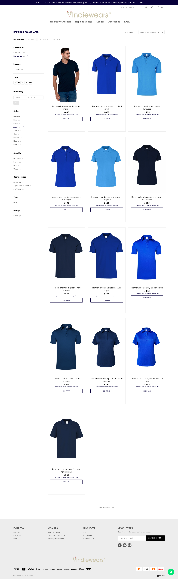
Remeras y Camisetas (59, 22)
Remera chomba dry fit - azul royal (147, 288)
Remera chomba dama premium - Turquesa (106, 198)
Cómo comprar (54, 532)
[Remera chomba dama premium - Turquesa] (106, 165)
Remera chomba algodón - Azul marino (66, 289)
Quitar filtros (55, 39)
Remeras (31, 39)
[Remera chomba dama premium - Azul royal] (66, 165)
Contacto (16, 535)
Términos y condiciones (56, 535)
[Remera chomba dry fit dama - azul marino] (106, 346)
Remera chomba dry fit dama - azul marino (107, 379)
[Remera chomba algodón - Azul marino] (66, 255)
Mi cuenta (86, 532)
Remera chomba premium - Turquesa (147, 107)
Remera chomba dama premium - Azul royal (66, 198)
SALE (127, 22)
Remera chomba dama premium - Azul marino (147, 198)
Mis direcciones (88, 539)
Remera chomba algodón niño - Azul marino (66, 470)
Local (15, 539)
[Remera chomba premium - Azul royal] (106, 74)
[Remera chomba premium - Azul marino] (66, 74)
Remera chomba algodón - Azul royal (106, 289)
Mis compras (88, 535)
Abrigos (100, 22)
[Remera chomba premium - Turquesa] (147, 74)
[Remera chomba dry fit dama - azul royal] (147, 346)
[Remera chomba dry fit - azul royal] (147, 255)
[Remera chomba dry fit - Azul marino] (66, 346)
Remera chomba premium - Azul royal (107, 107)
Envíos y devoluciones (56, 539)
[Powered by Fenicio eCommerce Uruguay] (161, 576)
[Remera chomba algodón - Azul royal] (106, 255)
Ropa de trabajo (83, 22)
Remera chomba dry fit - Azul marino (66, 379)
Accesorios (114, 22)
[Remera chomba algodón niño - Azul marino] (66, 437)
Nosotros (16, 532)
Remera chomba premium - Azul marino (66, 107)
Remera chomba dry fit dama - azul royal (147, 379)
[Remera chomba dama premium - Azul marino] (147, 165)
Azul (42, 39)
